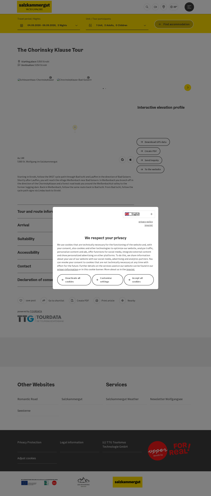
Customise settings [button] (106, 279)
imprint (149, 225)
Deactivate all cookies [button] (72, 279)
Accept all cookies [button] (137, 279)
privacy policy (146, 221)
